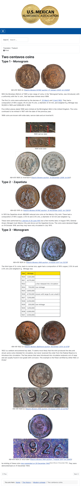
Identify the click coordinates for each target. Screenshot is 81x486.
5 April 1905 (57, 100)
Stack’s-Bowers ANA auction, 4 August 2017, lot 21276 (47, 262)
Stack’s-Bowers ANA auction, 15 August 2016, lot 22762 (47, 409)
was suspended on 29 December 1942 (35, 463)
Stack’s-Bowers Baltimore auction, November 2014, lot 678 (47, 347)
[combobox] (18, 39)
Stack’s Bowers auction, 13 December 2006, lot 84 (50, 178)
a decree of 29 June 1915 (30, 221)
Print (7, 50)
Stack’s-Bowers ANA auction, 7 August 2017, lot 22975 (51, 459)
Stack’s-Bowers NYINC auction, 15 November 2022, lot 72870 (47, 210)
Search (5, 40)
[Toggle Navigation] (3, 31)
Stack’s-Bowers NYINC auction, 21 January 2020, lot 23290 (46, 90)
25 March (45, 100)
